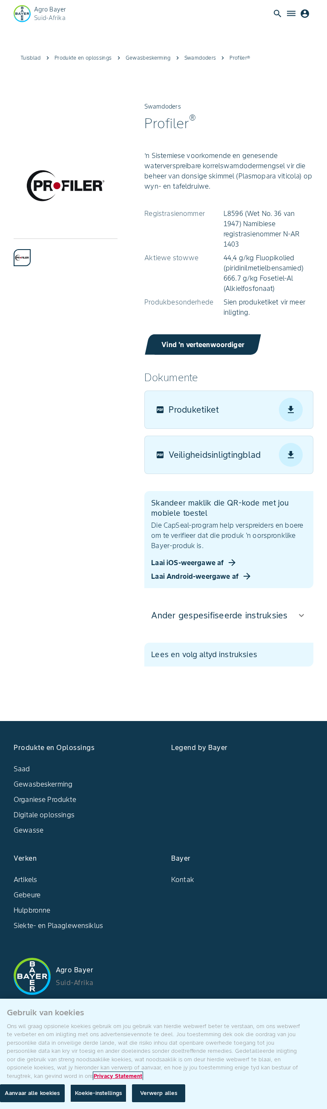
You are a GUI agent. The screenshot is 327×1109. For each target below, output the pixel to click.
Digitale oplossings (44, 814)
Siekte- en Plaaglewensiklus (58, 925)
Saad (22, 768)
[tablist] (66, 252)
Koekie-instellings (98, 1093)
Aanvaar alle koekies (32, 1093)
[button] (228, 615)
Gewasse (28, 830)
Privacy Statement (118, 1076)
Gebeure (27, 895)
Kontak (182, 879)
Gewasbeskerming (43, 784)
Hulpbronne (32, 910)
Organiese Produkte (45, 799)
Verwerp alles (159, 1093)
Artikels (25, 879)
